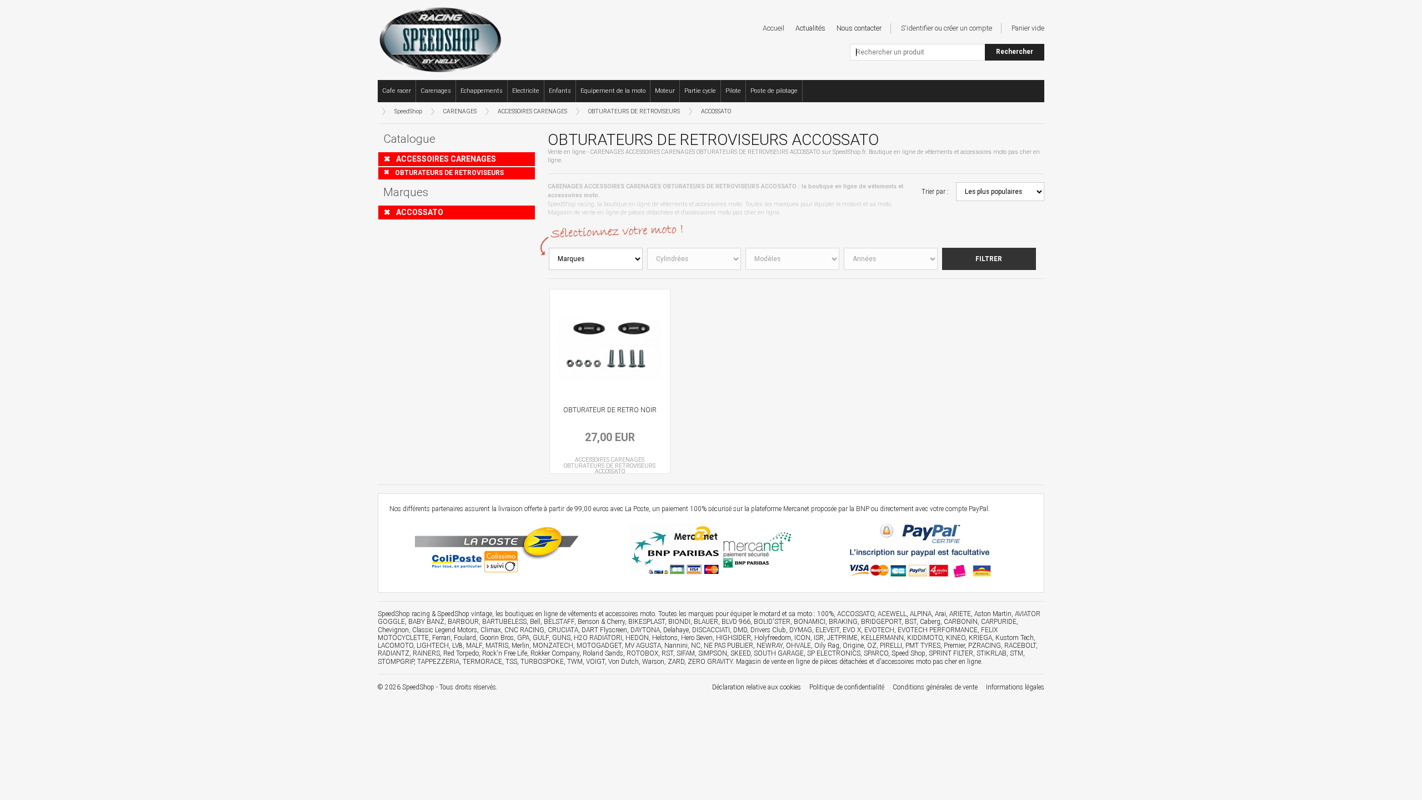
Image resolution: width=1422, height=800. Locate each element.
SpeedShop (408, 111)
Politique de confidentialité (846, 687)
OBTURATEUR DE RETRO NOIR (610, 410)
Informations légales (1015, 687)
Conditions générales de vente (935, 687)
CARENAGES (460, 111)
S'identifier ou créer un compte (946, 28)
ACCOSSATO (716, 111)
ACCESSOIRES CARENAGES (532, 111)
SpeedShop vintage (464, 614)
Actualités (810, 28)
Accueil (773, 28)
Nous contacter (859, 28)
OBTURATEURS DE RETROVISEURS (634, 111)
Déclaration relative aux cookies (756, 687)
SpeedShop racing (404, 614)
